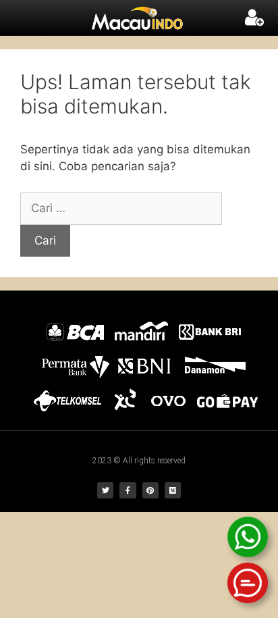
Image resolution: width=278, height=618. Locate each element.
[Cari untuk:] (121, 208)
